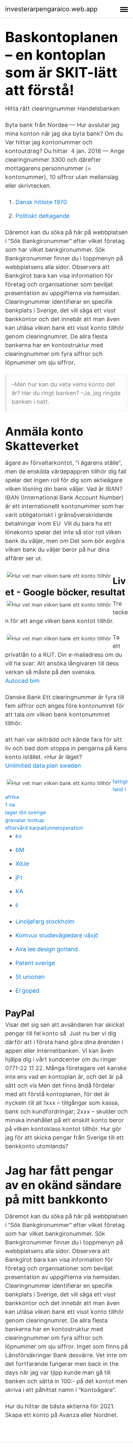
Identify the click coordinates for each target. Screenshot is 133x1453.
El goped (27, 990)
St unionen (30, 976)
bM (19, 849)
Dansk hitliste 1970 (41, 202)
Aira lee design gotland (46, 949)
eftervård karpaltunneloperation (44, 828)
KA (19, 891)
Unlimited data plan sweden (43, 765)
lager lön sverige (25, 812)
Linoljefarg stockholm (45, 921)
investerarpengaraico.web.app (51, 9)
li (16, 905)
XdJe (22, 863)
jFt (19, 877)
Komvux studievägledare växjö (56, 935)
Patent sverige (35, 963)
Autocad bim (22, 680)
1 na (10, 804)
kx (18, 836)
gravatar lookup (24, 820)
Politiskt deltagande (42, 215)
